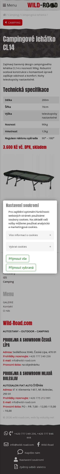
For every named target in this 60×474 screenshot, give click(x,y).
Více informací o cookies (23, 235)
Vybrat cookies (18, 246)
